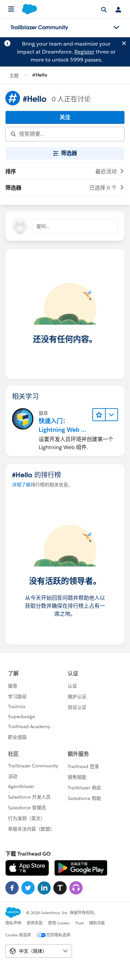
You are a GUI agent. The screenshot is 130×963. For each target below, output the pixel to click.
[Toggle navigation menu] (116, 27)
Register (84, 51)
